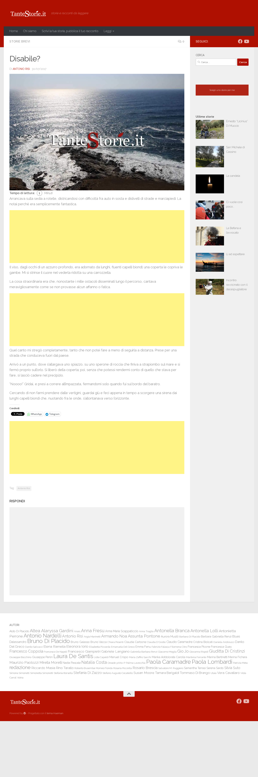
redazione (20, 667)
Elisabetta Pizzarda (99, 646)
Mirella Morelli (50, 662)
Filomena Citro (178, 646)
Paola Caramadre (168, 661)
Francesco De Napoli (55, 651)
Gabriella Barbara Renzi (143, 651)
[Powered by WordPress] (24, 713)
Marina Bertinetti (217, 657)
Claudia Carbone (135, 642)
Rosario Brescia (145, 668)
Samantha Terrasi (195, 668)
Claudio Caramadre (179, 642)
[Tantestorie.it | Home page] (28, 13)
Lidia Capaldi (101, 657)
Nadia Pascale (72, 662)
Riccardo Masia (43, 668)
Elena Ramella (54, 646)
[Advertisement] (96, 236)
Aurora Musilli (169, 636)
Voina (20, 677)
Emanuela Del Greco (123, 646)
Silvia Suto (232, 668)
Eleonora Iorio (77, 646)
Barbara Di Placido (189, 636)
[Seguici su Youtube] (246, 41)
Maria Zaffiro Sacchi (140, 657)
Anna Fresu (92, 630)
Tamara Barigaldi (167, 673)
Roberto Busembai (84, 668)
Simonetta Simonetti (41, 672)
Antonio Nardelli (42, 636)
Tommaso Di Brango (195, 673)
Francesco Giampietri (84, 651)
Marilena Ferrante (196, 657)
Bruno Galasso (80, 642)
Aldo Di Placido (19, 631)
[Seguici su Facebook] (240, 41)
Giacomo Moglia (167, 651)
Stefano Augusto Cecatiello (118, 672)
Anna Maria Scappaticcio (121, 631)
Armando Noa (114, 636)
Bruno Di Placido (48, 641)
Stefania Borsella (63, 672)
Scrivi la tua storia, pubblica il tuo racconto (70, 31)
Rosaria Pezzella (122, 668)
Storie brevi (19, 41)
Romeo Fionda (104, 668)
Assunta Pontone (144, 636)
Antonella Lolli (204, 630)
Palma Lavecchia (135, 662)
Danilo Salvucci (34, 646)
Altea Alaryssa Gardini (51, 630)
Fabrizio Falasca (161, 646)
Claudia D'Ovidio (156, 642)
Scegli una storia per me (222, 90)
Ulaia (213, 672)
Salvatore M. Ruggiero (170, 668)
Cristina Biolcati (203, 642)
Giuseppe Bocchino (20, 657)
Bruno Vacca (98, 642)
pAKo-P (121, 662)
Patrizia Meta (240, 662)
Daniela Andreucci (223, 642)
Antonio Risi (21, 68)
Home (13, 31)
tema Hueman (55, 713)
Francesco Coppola (26, 651)
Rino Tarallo (65, 668)
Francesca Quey (221, 646)
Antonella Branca (172, 630)
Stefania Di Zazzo (87, 673)
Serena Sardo (215, 668)
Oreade (112, 662)
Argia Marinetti (92, 636)
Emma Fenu (143, 646)
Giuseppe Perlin (42, 657)
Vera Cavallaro (228, 673)
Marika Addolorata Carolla (168, 657)
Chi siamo (29, 31)
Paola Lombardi (212, 661)
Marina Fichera (237, 657)
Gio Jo (183, 651)
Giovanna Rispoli (198, 651)
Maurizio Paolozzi (24, 662)
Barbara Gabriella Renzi (216, 636)
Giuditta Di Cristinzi (227, 651)
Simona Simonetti (19, 672)
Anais (77, 631)
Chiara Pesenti (115, 642)
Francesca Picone (199, 646)
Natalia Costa (94, 662)
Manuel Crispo (118, 657)
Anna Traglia (146, 631)
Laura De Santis (73, 656)
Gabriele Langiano (115, 651)
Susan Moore (144, 673)
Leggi (107, 31)
